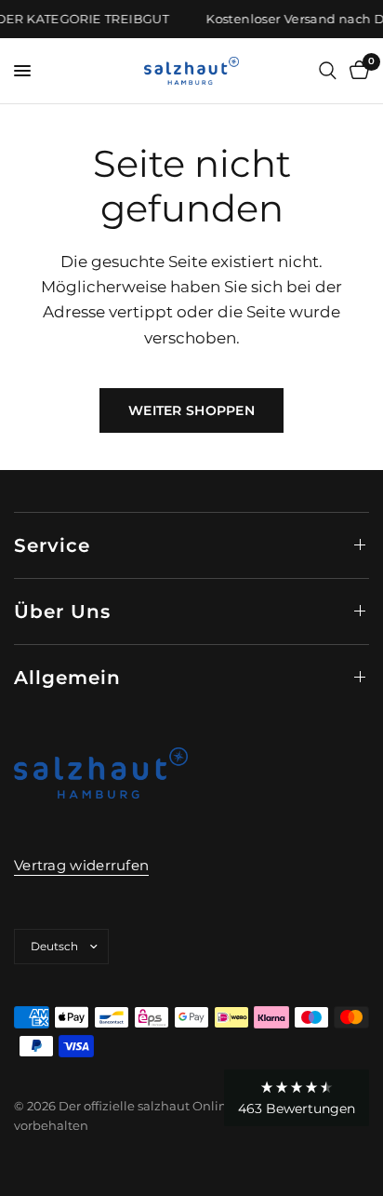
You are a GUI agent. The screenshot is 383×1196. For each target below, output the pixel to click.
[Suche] (327, 70)
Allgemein (67, 677)
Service (52, 545)
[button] (296, 1097)
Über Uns (62, 611)
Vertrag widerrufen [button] (81, 865)
